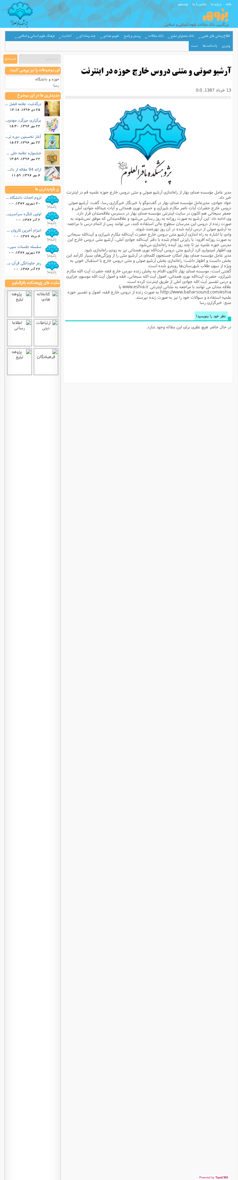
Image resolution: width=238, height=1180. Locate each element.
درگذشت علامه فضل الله (22, 103)
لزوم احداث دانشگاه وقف (21, 197)
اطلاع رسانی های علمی (215, 36)
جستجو (183, 4)
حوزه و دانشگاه (47, 79)
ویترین (226, 46)
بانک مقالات (156, 36)
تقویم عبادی (111, 36)
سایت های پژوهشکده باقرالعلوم (35, 283)
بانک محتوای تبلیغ (182, 36)
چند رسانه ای (87, 36)
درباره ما (216, 4)
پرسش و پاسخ (132, 36)
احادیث (67, 36)
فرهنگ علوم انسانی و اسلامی (36, 36)
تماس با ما (199, 4)
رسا (56, 85)
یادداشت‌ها (210, 46)
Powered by (213, 1177)
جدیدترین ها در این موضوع (38, 95)
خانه (228, 4)
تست (194, 46)
